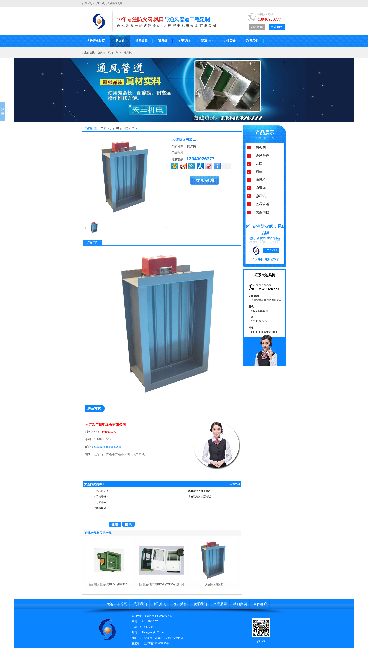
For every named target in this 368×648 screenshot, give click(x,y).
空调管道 (262, 204)
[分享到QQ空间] (174, 165)
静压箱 (261, 196)
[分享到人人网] (200, 165)
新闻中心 (207, 40)
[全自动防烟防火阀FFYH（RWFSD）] (109, 581)
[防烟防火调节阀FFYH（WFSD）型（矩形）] (162, 581)
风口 (110, 52)
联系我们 (252, 40)
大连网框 (262, 212)
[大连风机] (95, 30)
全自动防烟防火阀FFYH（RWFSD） (109, 584)
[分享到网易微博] (208, 165)
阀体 (118, 52)
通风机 (162, 40)
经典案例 (240, 604)
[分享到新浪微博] (183, 165)
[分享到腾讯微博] (191, 165)
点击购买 (277, 27)
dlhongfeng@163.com (107, 446)
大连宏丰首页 (96, 40)
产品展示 (116, 128)
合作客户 (260, 604)
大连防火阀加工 (214, 584)
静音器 (261, 188)
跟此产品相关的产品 (98, 533)
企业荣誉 (230, 40)
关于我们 (184, 40)
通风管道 (141, 40)
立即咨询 (272, 250)
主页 (104, 128)
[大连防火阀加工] (94, 233)
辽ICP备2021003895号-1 (157, 643)
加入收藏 (257, 27)
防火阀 (120, 40)
